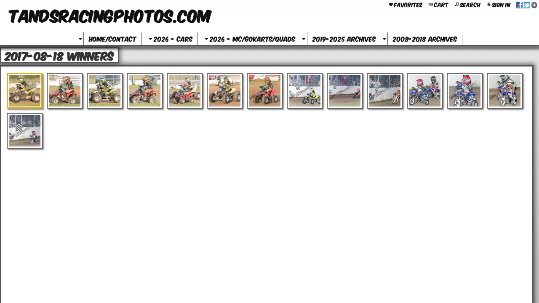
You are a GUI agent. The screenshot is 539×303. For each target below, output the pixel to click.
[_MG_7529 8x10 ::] (344, 90)
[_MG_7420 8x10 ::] (184, 90)
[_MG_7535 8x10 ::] (24, 130)
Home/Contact (112, 38)
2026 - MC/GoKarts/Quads (252, 38)
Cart (441, 4)
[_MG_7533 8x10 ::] (464, 90)
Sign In (501, 4)
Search (470, 4)
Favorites (408, 4)
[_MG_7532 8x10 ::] (424, 90)
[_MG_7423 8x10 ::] (264, 90)
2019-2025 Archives (344, 38)
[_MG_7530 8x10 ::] (384, 90)
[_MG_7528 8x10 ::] (304, 90)
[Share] (526, 4)
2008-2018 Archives (425, 38)
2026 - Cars (173, 38)
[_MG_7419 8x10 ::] (144, 90)
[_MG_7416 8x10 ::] (24, 90)
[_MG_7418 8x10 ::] (104, 90)
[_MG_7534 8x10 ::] (504, 90)
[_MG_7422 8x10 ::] (224, 90)
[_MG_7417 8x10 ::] (64, 90)
